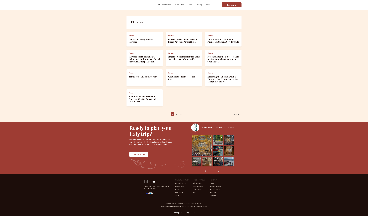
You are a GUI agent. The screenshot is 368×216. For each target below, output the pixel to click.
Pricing (199, 5)
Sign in (207, 5)
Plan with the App (164, 5)
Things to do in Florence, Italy (143, 76)
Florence (131, 35)
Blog (194, 192)
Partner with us (215, 189)
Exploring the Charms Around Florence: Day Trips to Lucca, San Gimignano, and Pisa (222, 79)
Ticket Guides (197, 189)
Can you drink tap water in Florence (141, 40)
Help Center (179, 192)
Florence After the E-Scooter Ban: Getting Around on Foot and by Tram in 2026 (223, 59)
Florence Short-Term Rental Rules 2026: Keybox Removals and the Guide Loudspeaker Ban (144, 59)
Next (236, 114)
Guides (189, 5)
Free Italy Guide (198, 186)
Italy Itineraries (197, 183)
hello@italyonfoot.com (200, 206)
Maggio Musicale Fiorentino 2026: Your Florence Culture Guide (184, 57)
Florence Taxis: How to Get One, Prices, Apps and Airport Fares (183, 40)
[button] (193, 5)
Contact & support (216, 186)
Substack (213, 195)
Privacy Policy (181, 204)
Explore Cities (179, 5)
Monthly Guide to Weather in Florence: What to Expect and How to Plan (142, 99)
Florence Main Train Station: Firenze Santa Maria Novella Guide (223, 40)
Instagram (213, 192)
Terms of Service (171, 204)
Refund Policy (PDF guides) (193, 204)
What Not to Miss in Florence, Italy (181, 77)
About (212, 183)
